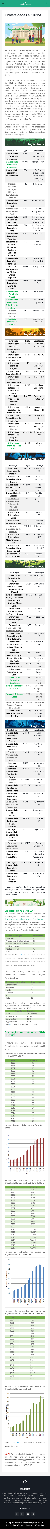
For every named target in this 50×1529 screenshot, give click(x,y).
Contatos (29, 1525)
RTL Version (39, 1525)
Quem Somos (18, 1525)
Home (8, 1525)
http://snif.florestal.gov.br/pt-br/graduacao (24, 919)
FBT (42, 1523)
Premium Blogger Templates (26, 1523)
